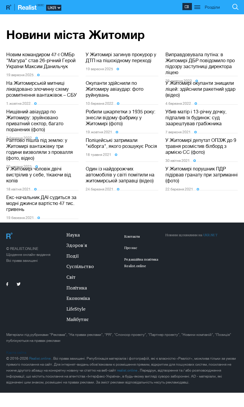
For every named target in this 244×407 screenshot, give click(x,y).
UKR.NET (210, 235)
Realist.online (40, 358)
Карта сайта (16, 352)
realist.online (127, 370)
